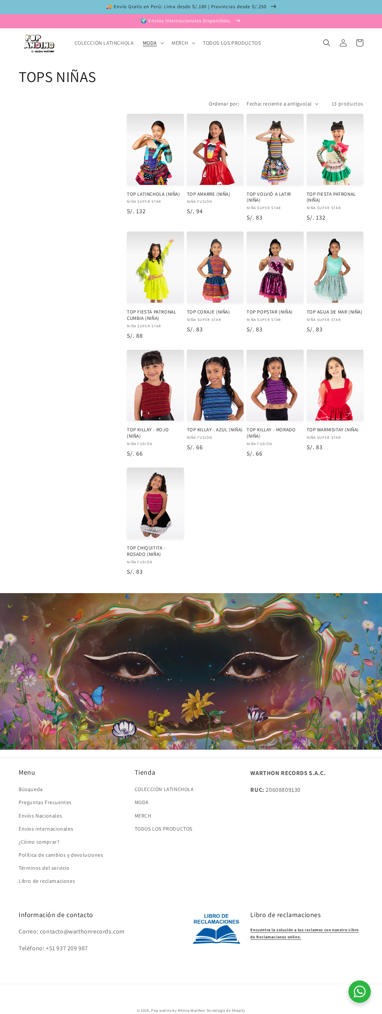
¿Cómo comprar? (39, 841)
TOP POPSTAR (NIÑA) (270, 312)
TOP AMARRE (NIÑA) (209, 194)
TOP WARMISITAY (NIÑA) (333, 430)
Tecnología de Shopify (225, 1010)
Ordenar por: (224, 103)
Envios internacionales (46, 828)
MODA (142, 802)
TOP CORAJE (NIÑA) (208, 312)
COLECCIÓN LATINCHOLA (164, 789)
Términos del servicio (44, 868)
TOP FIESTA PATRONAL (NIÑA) (331, 197)
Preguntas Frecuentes (45, 802)
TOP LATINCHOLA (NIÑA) (153, 194)
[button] (152, 43)
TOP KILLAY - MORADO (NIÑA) (271, 433)
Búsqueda (31, 789)
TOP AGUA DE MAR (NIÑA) (335, 312)
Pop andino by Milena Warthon (178, 1010)
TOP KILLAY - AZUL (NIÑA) (215, 430)
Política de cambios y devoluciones (61, 854)
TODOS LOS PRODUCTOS (163, 828)
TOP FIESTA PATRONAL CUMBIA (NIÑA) (151, 315)
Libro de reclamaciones (47, 881)
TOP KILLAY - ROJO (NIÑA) (148, 433)
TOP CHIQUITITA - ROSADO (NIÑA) (146, 551)
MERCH (143, 815)
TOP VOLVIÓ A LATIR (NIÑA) (269, 197)
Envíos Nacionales (40, 815)
